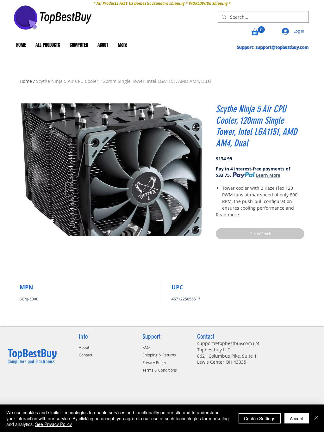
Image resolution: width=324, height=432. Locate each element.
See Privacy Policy (53, 424)
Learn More (268, 175)
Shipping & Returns (159, 354)
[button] (258, 30)
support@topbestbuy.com (282, 47)
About (84, 347)
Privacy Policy (154, 362)
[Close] (316, 418)
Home (26, 81)
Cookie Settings (259, 418)
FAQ (146, 347)
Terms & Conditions (159, 370)
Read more (227, 215)
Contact (85, 354)
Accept (296, 418)
